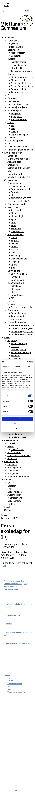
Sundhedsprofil (14, 110)
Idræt (13, 222)
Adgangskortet (14, 162)
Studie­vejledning (19, 343)
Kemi (13, 225)
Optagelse (12, 156)
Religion (15, 262)
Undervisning (10, 180)
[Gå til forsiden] (17, 29)
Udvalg (10, 122)
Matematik (16, 228)
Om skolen (9, 38)
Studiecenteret (14, 501)
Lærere (11, 483)
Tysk (13, 268)
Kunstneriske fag (15, 283)
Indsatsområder (18, 62)
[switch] (30, 401)
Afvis (17, 429)
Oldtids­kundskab (19, 259)
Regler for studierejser (21, 83)
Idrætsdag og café (13, 615)
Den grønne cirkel (16, 204)
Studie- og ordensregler (22, 77)
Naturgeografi (17, 231)
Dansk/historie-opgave (22, 328)
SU (12, 125)
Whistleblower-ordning (18, 147)
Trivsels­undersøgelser (21, 71)
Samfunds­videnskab (20, 189)
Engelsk (15, 240)
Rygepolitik (16, 116)
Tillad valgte (17, 424)
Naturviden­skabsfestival (18, 455)
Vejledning (12, 340)
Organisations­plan (19, 134)
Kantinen (11, 137)
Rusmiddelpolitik (19, 119)
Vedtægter (16, 56)
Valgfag (11, 304)
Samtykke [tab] (6, 366)
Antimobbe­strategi (19, 92)
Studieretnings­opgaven (22, 331)
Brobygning (12, 165)
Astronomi (16, 210)
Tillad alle (17, 419)
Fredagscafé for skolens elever (18, 643)
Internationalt (13, 101)
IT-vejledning (17, 358)
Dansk (14, 237)
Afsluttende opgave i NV (22, 325)
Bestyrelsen (13, 50)
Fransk (14, 246)
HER (3, 565)
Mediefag (15, 256)
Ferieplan (12, 98)
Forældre (8, 507)
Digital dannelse (18, 65)
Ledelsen (11, 486)
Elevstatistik (16, 68)
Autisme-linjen (11, 461)
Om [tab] (29, 366)
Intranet (7, 3)
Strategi (14, 44)
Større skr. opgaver (16, 322)
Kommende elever (13, 153)
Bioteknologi (17, 216)
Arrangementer (11, 440)
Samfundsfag (17, 280)
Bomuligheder (14, 467)
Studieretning (13, 470)
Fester (10, 446)
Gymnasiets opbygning (18, 159)
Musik (14, 195)
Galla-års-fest (17, 449)
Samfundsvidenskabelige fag (16, 584)
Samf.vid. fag (13, 271)
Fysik (13, 219)
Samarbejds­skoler (19, 104)
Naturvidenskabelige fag (14, 581)
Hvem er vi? (13, 41)
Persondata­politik (15, 47)
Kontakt (7, 480)
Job (9, 143)
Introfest (9, 624)
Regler (10, 74)
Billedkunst (16, 286)
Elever (7, 337)
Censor (7, 510)
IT (8, 95)
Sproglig (15, 192)
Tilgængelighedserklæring (18, 692)
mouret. (14, 790)
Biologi (14, 213)
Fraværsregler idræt (20, 89)
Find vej (11, 504)
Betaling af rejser (19, 437)
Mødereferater (18, 53)
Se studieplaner (18, 313)
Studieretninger (14, 183)
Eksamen (15, 355)
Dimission (12, 443)
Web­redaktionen (15, 498)
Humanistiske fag (15, 234)
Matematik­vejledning (21, 352)
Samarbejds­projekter (17, 107)
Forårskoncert (14, 452)
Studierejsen (17, 434)
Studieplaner (13, 310)
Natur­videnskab (18, 186)
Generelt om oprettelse (22, 307)
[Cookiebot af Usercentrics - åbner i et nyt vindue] (25, 362)
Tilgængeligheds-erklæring (20, 150)
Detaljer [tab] (17, 366)
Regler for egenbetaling (22, 86)
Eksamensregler (19, 80)
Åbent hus (12, 458)
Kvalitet (11, 59)
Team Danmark (14, 174)
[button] (27, 10)
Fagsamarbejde (15, 295)
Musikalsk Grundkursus (18, 177)
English (7, 6)
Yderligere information (18, 476)
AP (12, 298)
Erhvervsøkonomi (19, 274)
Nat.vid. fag (12, 207)
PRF (13, 128)
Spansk (14, 265)
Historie (14, 249)
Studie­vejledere (14, 492)
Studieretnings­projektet (22, 334)
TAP (9, 489)
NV (12, 301)
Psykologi (15, 277)
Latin (13, 252)
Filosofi (14, 243)
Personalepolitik (15, 140)
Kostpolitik (16, 113)
